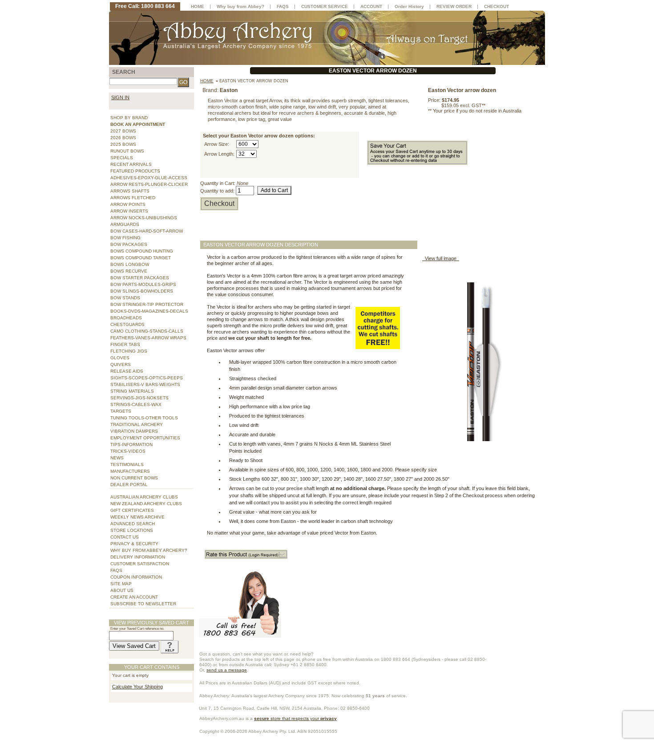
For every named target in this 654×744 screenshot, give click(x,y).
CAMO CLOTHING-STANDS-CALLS (146, 331)
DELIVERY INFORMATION (137, 557)
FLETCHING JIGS (128, 351)
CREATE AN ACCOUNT (134, 597)
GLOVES (119, 357)
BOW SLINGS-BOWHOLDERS (141, 291)
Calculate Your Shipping (137, 686)
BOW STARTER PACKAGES (139, 277)
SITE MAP (121, 583)
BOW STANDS (125, 297)
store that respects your (295, 718)
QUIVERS (120, 364)
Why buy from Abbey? (240, 6)
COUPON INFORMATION (136, 577)
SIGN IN (120, 97)
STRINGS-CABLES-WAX (135, 404)
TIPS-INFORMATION (131, 444)
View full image (440, 258)
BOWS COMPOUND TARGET (140, 257)
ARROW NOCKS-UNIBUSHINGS (143, 217)
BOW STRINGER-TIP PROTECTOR (146, 304)
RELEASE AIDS (126, 371)
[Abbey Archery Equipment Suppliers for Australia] (327, 37)
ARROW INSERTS (129, 211)
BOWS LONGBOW (129, 264)
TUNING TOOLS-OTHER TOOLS (144, 417)
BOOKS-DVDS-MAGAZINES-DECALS (149, 311)
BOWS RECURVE (128, 271)
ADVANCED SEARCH (132, 523)
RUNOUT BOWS (127, 151)
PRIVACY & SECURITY (134, 543)
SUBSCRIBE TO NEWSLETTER (143, 603)
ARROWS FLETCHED (132, 197)
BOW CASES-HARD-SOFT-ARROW (146, 231)
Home (207, 80)
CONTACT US (124, 537)
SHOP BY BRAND (129, 117)
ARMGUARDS (124, 224)
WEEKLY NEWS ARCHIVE (137, 517)
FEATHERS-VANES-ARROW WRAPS (148, 337)
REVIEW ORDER (454, 6)
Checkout (219, 203)
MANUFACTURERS (130, 471)
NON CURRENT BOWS (134, 477)
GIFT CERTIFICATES (132, 510)
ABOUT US (121, 590)
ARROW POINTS (127, 204)
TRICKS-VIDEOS (127, 451)
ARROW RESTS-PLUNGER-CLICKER (149, 184)
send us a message (226, 670)
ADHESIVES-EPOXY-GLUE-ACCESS (148, 177)
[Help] (169, 646)
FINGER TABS (125, 344)
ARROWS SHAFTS (129, 191)
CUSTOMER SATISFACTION (139, 563)
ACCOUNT (371, 6)
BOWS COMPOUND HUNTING (141, 251)
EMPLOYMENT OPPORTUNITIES (145, 437)
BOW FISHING (125, 237)
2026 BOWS (123, 137)
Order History (409, 6)
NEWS (117, 457)
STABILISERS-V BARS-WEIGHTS (145, 384)
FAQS (116, 570)
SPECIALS (121, 157)
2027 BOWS (123, 131)
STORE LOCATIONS (131, 530)
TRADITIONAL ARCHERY (136, 424)
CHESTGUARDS (127, 324)
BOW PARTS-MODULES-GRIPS (143, 284)
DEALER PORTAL (129, 484)
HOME (197, 6)
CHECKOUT (496, 6)
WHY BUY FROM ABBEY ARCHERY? (148, 550)
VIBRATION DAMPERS (134, 431)
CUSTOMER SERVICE (324, 6)
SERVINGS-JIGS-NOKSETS (139, 397)
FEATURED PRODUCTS (135, 171)
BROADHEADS (126, 317)
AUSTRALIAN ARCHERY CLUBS (144, 497)
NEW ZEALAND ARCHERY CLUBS (146, 503)
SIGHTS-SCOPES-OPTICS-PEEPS (146, 377)
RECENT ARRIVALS (131, 164)
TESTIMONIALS (127, 464)
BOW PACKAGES (128, 244)
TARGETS (120, 411)
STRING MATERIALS (132, 391)
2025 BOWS (123, 144)
